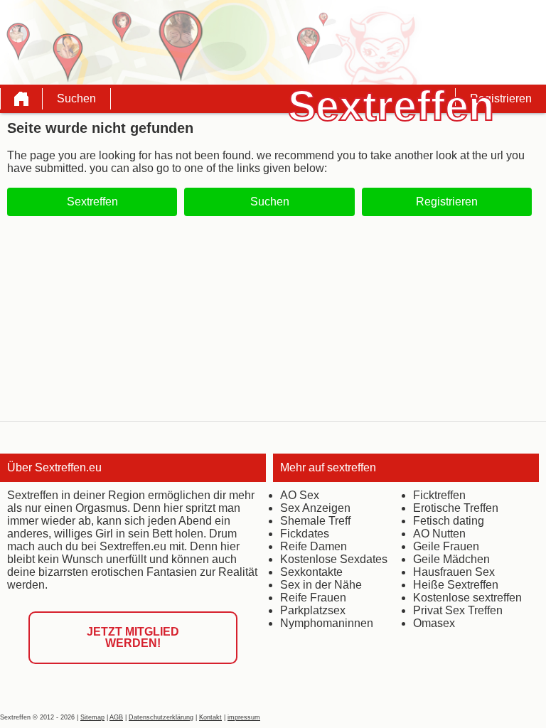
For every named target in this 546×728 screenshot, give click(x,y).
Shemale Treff (315, 521)
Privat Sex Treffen (458, 610)
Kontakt (210, 717)
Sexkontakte (311, 572)
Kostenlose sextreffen (467, 598)
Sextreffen (92, 202)
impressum (244, 717)
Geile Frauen (446, 546)
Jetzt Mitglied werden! (133, 637)
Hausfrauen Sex (454, 572)
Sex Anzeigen (315, 508)
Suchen (76, 98)
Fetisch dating (448, 521)
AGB (116, 717)
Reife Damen (313, 546)
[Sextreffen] (21, 98)
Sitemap (92, 717)
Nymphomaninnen (326, 623)
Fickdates (304, 534)
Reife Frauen (313, 598)
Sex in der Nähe (321, 585)
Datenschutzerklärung (161, 717)
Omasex (434, 623)
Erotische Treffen (455, 508)
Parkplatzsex (313, 610)
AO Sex (299, 495)
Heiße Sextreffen (455, 585)
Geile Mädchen (451, 559)
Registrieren (501, 98)
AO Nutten (439, 534)
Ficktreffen (439, 495)
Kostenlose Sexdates (333, 559)
